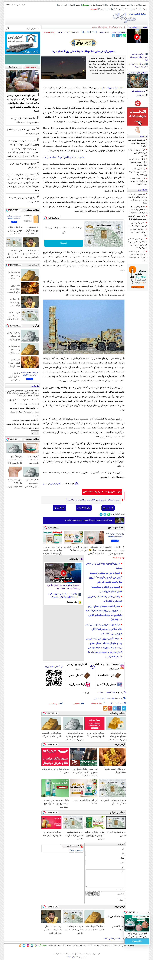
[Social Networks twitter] (105, 514)
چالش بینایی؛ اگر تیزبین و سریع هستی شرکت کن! (137, 218)
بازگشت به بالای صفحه (113, 938)
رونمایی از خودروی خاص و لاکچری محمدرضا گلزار (139, 57)
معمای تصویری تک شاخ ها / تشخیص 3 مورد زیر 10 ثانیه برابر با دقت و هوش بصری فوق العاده (137, 243)
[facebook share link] (117, 35)
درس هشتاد (141, 95)
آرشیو (128, 5)
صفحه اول (143, 5)
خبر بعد (106, 508)
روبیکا (59, 157)
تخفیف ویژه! (137, 941)
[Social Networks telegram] (101, 514)
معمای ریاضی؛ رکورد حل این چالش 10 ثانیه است (137, 224)
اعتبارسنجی (79, 850)
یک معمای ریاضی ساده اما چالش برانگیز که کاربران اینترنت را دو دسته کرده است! (137, 198)
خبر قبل (61, 508)
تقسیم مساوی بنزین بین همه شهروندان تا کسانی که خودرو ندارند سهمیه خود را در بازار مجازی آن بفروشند (22, 424)
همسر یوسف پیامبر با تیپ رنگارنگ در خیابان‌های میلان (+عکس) (138, 181)
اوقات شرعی (100, 5)
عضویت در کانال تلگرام (74, 157)
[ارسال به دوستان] (85, 32)
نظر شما (121, 844)
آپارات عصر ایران (77, 684)
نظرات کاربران (83, 508)
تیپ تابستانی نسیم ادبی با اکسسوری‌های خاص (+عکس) (137, 143)
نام (123, 848)
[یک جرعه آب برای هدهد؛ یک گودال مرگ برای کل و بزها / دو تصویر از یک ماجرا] (63, 573)
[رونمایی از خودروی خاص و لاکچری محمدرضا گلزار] (137, 36)
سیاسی (78, 5)
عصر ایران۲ (117, 945)
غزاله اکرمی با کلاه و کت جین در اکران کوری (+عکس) (137, 152)
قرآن (120, 9)
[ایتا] (105, 708)
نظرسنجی (116, 5)
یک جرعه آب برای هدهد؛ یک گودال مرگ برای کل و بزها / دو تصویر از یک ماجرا (64, 587)
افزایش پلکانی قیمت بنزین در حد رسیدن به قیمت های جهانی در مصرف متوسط (24, 412)
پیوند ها (93, 5)
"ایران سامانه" (71, 957)
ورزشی (60, 5)
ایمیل (122, 858)
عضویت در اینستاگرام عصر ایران (107, 667)
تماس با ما (135, 5)
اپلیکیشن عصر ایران (53, 666)
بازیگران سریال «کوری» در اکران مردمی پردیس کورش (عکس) (138, 162)
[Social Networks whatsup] (108, 514)
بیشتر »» (133, 27)
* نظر (122, 867)
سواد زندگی (85, 5)
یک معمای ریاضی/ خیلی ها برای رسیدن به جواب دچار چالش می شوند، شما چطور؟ (137, 256)
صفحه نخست (122, 32)
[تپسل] (45, 217)
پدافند (112, 698)
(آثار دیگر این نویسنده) (52, 483)
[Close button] (148, 912)
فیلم (109, 9)
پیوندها (76, 945)
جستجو (123, 5)
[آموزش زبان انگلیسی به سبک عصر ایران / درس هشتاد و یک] (137, 81)
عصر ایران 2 (102, 9)
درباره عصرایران (106, 945)
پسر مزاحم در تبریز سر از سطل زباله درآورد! (138, 65)
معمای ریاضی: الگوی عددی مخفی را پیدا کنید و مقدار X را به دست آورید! (138, 209)
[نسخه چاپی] (83, 32)
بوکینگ (71, 850)
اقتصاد (72, 5)
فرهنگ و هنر (135, 9)
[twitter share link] (113, 35)
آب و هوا (108, 5)
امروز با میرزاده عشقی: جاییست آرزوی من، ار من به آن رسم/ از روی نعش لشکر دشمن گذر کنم (105, 577)
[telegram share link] (120, 35)
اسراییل (96, 698)
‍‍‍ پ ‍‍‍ (93, 32)
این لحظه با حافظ (106, 675)
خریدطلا (63, 243)
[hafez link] (84, 42)
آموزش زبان (94, 9)
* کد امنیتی (120, 889)
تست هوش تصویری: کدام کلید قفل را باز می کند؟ (138, 232)
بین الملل (143, 9)
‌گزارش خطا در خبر (48, 32)
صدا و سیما (105, 698)
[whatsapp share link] (124, 35)
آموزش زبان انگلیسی (107, 684)
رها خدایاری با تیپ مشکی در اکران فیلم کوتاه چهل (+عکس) (138, 171)
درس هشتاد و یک (139, 91)
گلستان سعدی (75, 675)
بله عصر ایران (49, 157)
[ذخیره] (87, 32)
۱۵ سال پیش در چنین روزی (77, 667)
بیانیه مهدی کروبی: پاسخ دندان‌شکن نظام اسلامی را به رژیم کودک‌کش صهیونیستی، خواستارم (103, 629)
